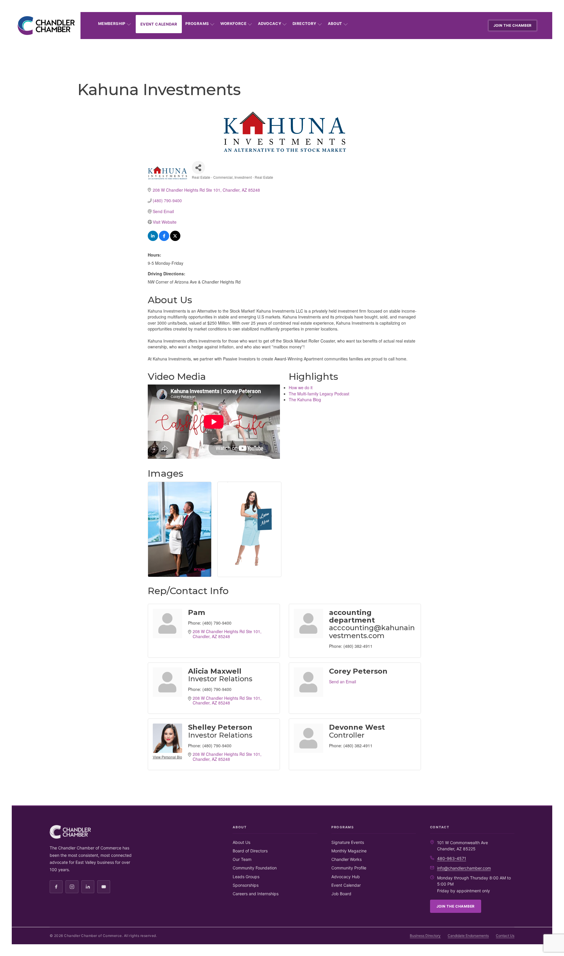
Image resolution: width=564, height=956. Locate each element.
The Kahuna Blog (305, 399)
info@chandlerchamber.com (464, 868)
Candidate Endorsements (468, 935)
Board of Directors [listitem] (250, 850)
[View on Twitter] (175, 239)
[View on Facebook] (164, 239)
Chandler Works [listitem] (346, 859)
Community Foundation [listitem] (255, 867)
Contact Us (505, 935)
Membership (111, 23)
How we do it (301, 387)
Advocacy (269, 23)
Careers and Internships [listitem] (255, 893)
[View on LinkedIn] (153, 239)
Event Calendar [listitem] (346, 885)
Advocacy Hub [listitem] (345, 876)
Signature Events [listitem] (347, 842)
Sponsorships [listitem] (245, 885)
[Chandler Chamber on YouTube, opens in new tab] (103, 886)
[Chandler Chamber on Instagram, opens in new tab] (72, 886)
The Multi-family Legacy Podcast (319, 394)
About (335, 23)
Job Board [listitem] (341, 893)
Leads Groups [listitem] (246, 876)
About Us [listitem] (241, 842)
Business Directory (425, 935)
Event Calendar (158, 24)
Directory (304, 23)
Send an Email (342, 681)
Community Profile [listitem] (348, 867)
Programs (197, 23)
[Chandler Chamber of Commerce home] (46, 25)
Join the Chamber (513, 25)
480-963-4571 (451, 858)
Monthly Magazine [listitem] (349, 850)
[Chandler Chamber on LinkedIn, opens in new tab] (87, 886)
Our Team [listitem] (242, 859)
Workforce (233, 23)
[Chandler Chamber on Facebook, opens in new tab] (56, 886)
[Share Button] (198, 167)
